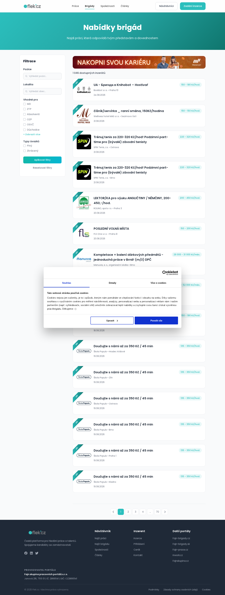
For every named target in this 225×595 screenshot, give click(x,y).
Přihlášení (139, 544)
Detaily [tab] (112, 283)
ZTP (29, 109)
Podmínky (154, 589)
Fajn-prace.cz (180, 549)
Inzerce (138, 538)
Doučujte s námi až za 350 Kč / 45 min (123, 346)
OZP (29, 119)
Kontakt (138, 555)
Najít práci (100, 538)
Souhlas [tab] (66, 283)
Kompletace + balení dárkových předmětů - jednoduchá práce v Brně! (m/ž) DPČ (128, 257)
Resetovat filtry (42, 168)
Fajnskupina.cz (181, 560)
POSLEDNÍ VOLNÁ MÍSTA (111, 228)
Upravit (110, 320)
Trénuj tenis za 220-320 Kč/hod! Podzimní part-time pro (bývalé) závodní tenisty (131, 139)
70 (157, 512)
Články (125, 6)
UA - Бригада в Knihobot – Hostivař (121, 85)
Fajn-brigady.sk (181, 544)
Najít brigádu (102, 544)
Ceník (137, 549)
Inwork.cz (178, 555)
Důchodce (33, 129)
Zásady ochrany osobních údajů (180, 589)
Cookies (206, 589)
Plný (29, 145)
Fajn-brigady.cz (181, 538)
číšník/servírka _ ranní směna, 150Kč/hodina (129, 111)
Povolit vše (156, 320)
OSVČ (30, 124)
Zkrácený (32, 151)
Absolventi (33, 114)
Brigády (89, 6)
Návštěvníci (166, 6)
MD (29, 104)
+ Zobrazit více (31, 134)
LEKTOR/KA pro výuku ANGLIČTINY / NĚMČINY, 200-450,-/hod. (132, 200)
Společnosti (108, 6)
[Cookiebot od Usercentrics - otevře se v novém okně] (164, 272)
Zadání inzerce (193, 6)
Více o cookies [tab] (158, 283)
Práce (75, 6)
